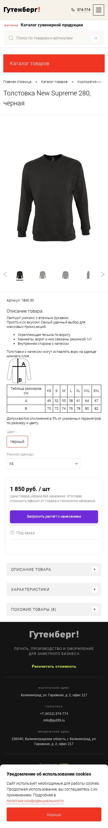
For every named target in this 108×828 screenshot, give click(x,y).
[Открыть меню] (98, 10)
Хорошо (54, 814)
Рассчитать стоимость (54, 666)
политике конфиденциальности (35, 801)
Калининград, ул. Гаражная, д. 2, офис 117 (54, 695)
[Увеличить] (54, 198)
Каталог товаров (29, 63)
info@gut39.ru (54, 720)
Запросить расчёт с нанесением (54, 516)
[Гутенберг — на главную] (22, 10)
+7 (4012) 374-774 (54, 714)
